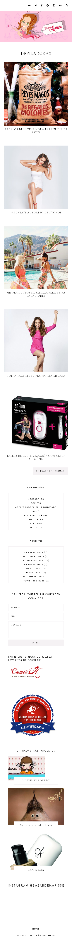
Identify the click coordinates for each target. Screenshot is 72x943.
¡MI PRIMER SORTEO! (36, 780)
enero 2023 (35, 572)
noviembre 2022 (36, 580)
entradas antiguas (50, 471)
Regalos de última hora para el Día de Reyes (36, 131)
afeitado (36, 523)
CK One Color (36, 869)
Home (36, 928)
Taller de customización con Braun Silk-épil (36, 457)
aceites (36, 503)
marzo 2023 (35, 568)
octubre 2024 (36, 552)
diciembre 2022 (35, 576)
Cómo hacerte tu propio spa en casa (35, 375)
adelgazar (36, 519)
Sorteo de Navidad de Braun (36, 825)
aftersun (36, 527)
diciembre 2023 (35, 556)
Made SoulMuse (42, 935)
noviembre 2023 (35, 560)
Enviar (36, 643)
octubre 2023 (35, 564)
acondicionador (36, 515)
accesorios (36, 499)
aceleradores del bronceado (36, 507)
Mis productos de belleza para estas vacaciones (36, 294)
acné (36, 511)
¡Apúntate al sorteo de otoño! (36, 212)
